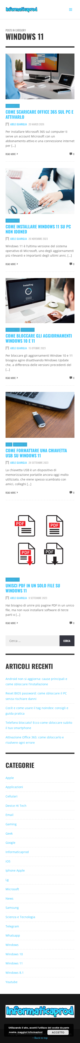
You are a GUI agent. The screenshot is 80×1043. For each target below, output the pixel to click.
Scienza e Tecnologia (20, 917)
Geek (9, 444)
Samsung (12, 908)
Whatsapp (13, 935)
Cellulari (11, 796)
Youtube (11, 982)
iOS (8, 861)
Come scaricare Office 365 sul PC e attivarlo (39, 114)
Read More (11, 154)
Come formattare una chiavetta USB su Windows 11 (36, 453)
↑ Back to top (40, 1038)
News (9, 898)
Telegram (12, 926)
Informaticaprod (17, 852)
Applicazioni (14, 787)
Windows (12, 945)
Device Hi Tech (16, 806)
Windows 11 (13, 105)
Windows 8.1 (15, 973)
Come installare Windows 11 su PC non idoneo (38, 229)
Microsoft (12, 889)
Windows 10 (13, 329)
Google (10, 843)
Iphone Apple (15, 870)
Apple (10, 778)
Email (9, 815)
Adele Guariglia (18, 124)
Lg (7, 880)
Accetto (58, 1032)
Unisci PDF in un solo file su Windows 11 (33, 588)
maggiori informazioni (29, 1032)
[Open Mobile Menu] (70, 9)
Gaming (11, 824)
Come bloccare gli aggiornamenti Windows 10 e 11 (39, 338)
